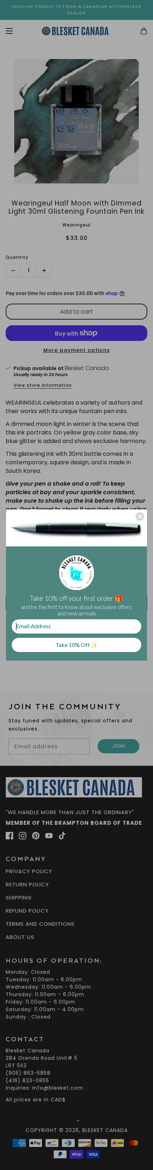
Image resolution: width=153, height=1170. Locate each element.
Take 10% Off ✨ (77, 644)
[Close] (140, 516)
